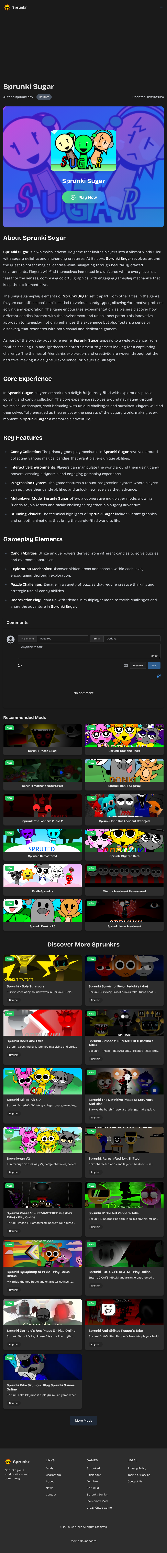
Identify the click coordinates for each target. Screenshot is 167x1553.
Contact (51, 1494)
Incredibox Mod (97, 1501)
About (50, 1481)
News (49, 1488)
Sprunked (93, 1468)
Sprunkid (93, 1488)
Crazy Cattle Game (99, 1507)
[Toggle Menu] (161, 6)
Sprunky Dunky (97, 1494)
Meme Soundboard (83, 1541)
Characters (53, 1475)
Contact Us (135, 1481)
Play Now (87, 197)
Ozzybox (92, 1481)
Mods (49, 1468)
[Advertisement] (83, 43)
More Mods (83, 1420)
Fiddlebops (94, 1475)
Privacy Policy (137, 1468)
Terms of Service (139, 1475)
